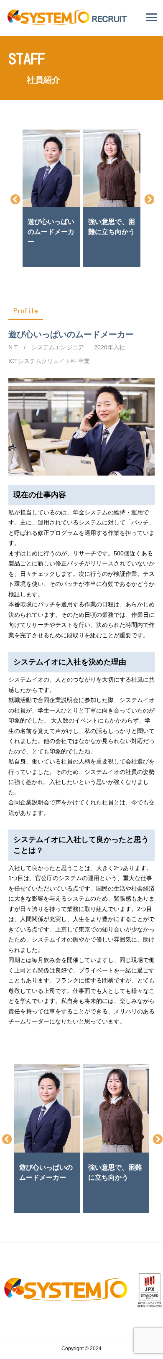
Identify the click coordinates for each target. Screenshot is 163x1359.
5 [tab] (114, 263)
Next (148, 198)
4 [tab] (101, 263)
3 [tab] (89, 263)
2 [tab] (76, 263)
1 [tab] (64, 263)
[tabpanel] (51, 198)
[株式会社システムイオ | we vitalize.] (68, 22)
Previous (14, 198)
